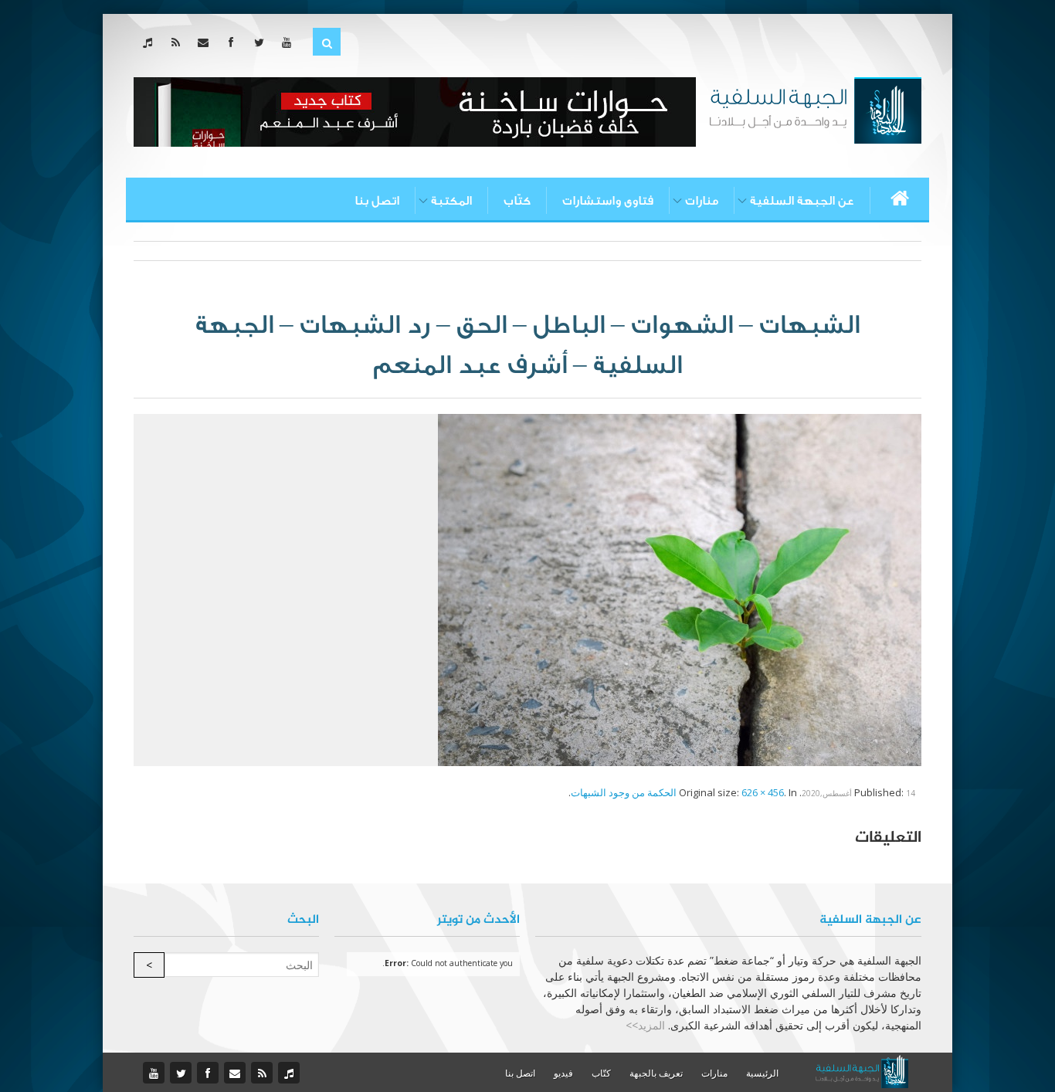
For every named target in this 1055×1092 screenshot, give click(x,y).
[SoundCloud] (151, 42)
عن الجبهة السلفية (802, 201)
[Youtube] (290, 42)
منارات (701, 201)
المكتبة (451, 201)
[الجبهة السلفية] (815, 108)
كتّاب (517, 201)
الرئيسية (762, 1073)
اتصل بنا (376, 201)
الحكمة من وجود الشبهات (624, 792)
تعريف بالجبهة (656, 1073)
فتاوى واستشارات (607, 201)
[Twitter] (262, 42)
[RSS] (178, 42)
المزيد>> (645, 1025)
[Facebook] (234, 42)
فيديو (563, 1073)
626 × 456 (762, 792)
